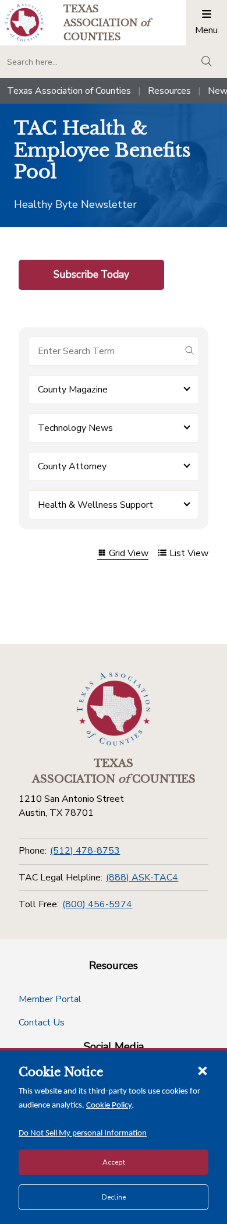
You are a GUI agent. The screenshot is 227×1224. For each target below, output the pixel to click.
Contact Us (42, 1022)
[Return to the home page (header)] (24, 22)
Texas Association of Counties (69, 90)
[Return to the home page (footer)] (113, 709)
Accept (113, 1162)
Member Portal (50, 999)
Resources (169, 90)
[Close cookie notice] (202, 1070)
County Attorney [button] (72, 466)
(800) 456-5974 (97, 904)
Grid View (128, 554)
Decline (114, 1197)
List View (188, 554)
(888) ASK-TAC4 (142, 877)
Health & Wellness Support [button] (95, 504)
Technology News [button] (75, 428)
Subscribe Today (91, 274)
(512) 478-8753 (85, 850)
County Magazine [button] (73, 389)
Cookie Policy (109, 1105)
